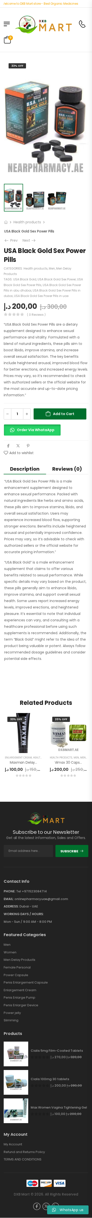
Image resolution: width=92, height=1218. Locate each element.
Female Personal (17, 967)
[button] (32, 432)
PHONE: (9, 891)
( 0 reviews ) (36, 314)
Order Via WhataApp (35, 429)
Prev (12, 240)
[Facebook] (8, 446)
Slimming (11, 1020)
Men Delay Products (19, 960)
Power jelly (12, 1013)
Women (10, 952)
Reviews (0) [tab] (67, 468)
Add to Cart (63, 413)
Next (29, 240)
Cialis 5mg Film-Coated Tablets (57, 1051)
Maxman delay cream (29, 762)
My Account (13, 1144)
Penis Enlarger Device (21, 1005)
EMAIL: (9, 899)
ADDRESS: (11, 906)
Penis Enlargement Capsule (26, 983)
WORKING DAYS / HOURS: (24, 914)
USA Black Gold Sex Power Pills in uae (41, 296)
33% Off (17, 66)
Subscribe (69, 851)
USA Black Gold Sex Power (57, 279)
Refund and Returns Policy (24, 1152)
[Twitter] (18, 446)
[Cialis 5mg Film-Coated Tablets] (16, 1054)
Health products (27, 222)
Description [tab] (24, 468)
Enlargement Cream (18, 757)
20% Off (61, 719)
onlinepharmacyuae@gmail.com (41, 899)
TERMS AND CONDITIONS (22, 1159)
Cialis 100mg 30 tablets (50, 1079)
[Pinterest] (28, 446)
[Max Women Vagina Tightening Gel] (16, 1110)
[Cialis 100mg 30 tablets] (16, 1082)
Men (52, 268)
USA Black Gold (24, 279)
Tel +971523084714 (31, 891)
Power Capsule (16, 975)
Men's (84, 757)
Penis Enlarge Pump (19, 998)
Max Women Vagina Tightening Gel (59, 1108)
